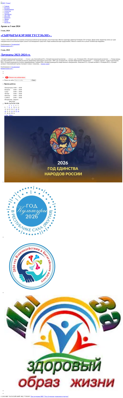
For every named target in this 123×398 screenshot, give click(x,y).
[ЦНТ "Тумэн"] (6, 3)
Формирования (9, 9)
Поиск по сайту (9, 80)
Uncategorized (15, 44)
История (7, 8)
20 (5, 111)
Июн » (11, 115)
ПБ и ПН (7, 16)
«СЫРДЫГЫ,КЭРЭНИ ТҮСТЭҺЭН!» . (26, 35)
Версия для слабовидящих (16, 77)
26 (18, 111)
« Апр (6, 115)
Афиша (6, 19)
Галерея (6, 12)
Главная (6, 6)
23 (12, 111)
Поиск (33, 80)
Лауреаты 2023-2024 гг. (16, 54)
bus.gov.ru (7, 22)
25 (16, 111)
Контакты (7, 17)
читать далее (45, 64)
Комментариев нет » (7, 46)
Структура (7, 11)
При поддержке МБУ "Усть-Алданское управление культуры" (50, 396)
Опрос (6, 21)
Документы (7, 14)
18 (16, 109)
